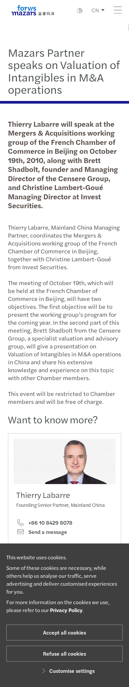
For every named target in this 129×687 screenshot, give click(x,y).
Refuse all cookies (64, 653)
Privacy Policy (66, 610)
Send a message (47, 532)
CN (95, 10)
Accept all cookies (64, 632)
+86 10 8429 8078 (49, 522)
